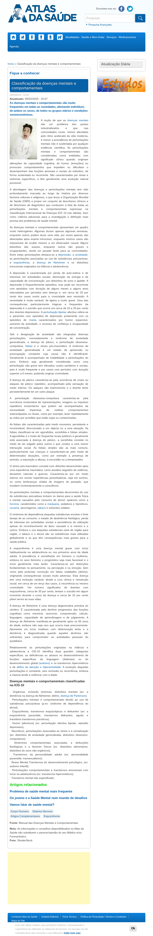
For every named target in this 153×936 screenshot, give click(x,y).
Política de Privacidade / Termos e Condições (104, 916)
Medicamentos (127, 37)
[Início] (42, 14)
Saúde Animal (60, 37)
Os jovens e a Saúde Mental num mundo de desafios (48, 798)
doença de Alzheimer (51, 262)
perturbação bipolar (55, 312)
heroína (14, 503)
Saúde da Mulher (32, 37)
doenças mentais (77, 120)
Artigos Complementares (25, 816)
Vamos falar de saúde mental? (32, 804)
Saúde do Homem (41, 37)
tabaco (42, 507)
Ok (133, 928)
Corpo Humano (20, 811)
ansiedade (81, 254)
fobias (28, 345)
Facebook (121, 9)
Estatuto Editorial (50, 916)
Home (13, 37)
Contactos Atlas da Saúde (24, 916)
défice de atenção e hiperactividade (39, 667)
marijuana (53, 503)
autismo (44, 663)
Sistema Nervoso (42, 811)
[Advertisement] (49, 878)
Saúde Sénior (50, 37)
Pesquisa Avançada (100, 24)
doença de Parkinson (73, 695)
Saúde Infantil (22, 37)
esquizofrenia (21, 262)
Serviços (112, 37)
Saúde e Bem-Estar (92, 37)
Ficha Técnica (70, 916)
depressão (64, 254)
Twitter (130, 9)
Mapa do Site (18, 920)
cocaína (14, 507)
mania (32, 319)
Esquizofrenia (52, 816)
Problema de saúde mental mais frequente (41, 791)
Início (11, 63)
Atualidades (72, 37)
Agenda (14, 46)
